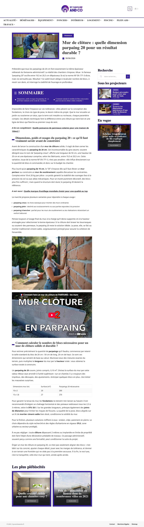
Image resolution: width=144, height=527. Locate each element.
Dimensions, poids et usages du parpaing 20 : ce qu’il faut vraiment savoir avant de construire (33, 100)
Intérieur (31, 501)
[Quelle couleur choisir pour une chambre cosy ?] (31, 488)
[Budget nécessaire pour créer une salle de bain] (105, 93)
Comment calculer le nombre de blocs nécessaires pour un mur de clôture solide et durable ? (72, 100)
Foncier (72, 501)
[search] (130, 9)
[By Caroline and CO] (72, 8)
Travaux (68, 35)
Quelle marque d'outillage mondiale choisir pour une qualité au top (56, 191)
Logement (116, 104)
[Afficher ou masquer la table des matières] (67, 93)
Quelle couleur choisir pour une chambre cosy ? (31, 494)
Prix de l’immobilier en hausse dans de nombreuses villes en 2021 (72, 493)
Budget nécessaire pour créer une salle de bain (121, 94)
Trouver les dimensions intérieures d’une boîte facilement (120, 109)
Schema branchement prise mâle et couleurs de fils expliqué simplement (114, 137)
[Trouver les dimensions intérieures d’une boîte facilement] (105, 109)
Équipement (114, 145)
